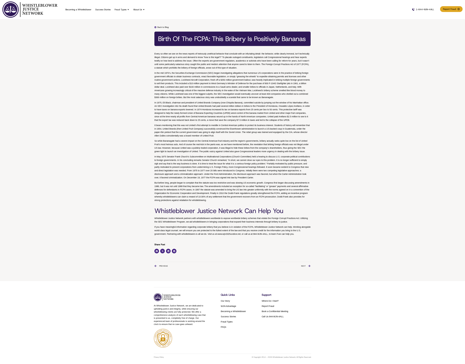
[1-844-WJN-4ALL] (413, 9)
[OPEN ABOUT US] (144, 9)
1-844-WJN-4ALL (425, 9)
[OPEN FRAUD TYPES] (128, 9)
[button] (156, 251)
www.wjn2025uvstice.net (229, 234)
